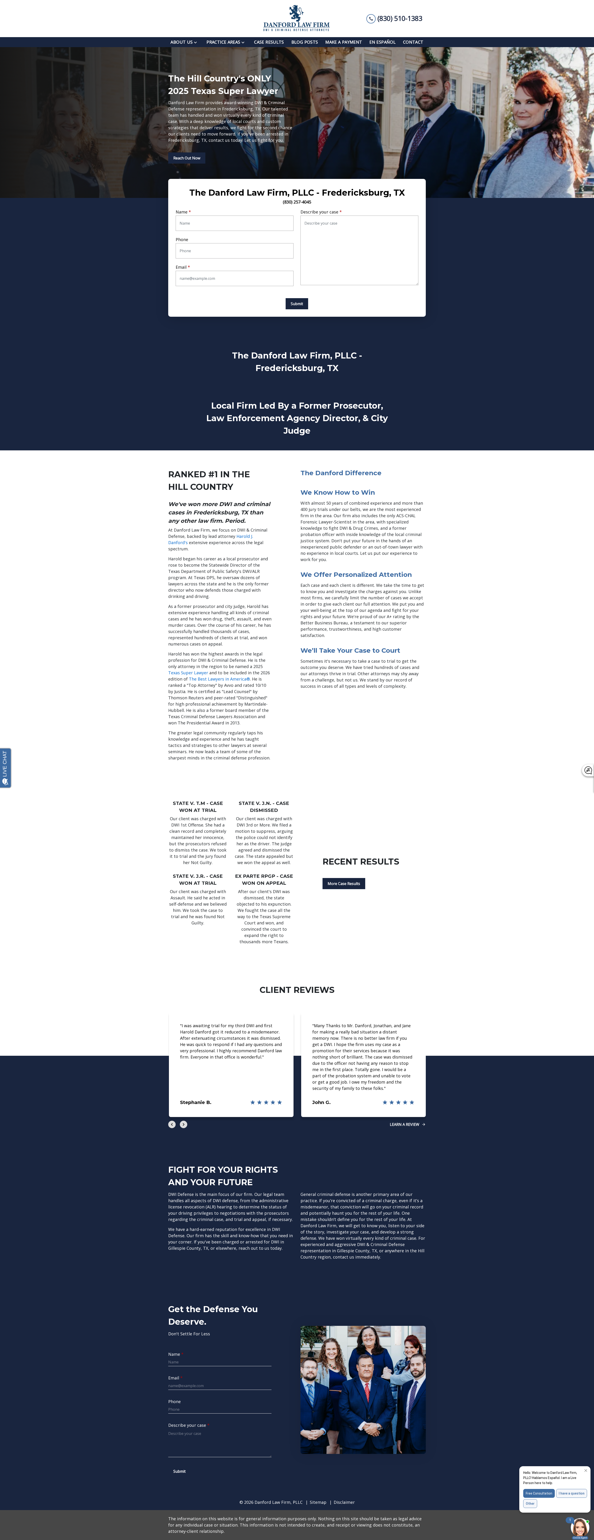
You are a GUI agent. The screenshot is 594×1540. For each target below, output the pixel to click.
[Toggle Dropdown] (197, 42)
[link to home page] (297, 18)
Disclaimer (344, 1502)
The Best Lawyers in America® (219, 679)
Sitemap (318, 1502)
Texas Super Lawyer (188, 672)
